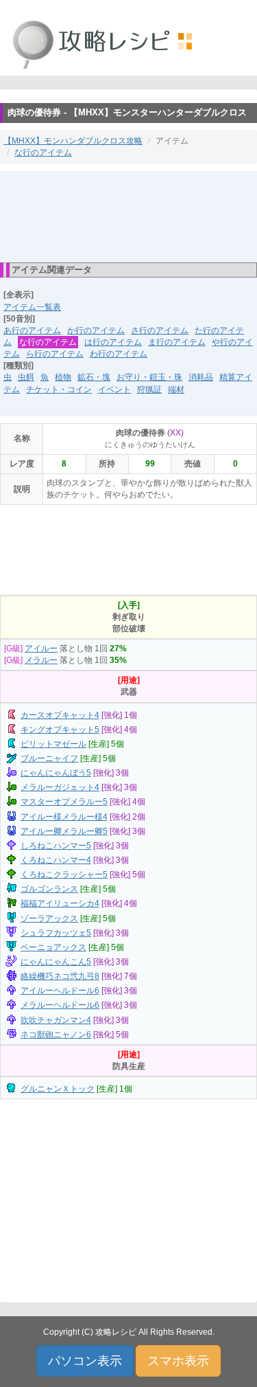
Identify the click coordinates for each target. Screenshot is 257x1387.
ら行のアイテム (55, 354)
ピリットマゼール (53, 744)
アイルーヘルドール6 (60, 990)
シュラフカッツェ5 (56, 933)
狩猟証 (149, 389)
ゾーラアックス (49, 918)
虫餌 (26, 377)
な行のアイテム (43, 152)
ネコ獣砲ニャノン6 (56, 1034)
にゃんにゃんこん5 (56, 962)
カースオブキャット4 (60, 715)
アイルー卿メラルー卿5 (64, 831)
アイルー (41, 648)
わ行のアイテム (118, 354)
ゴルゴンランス (49, 889)
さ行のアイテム (159, 330)
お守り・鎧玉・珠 (149, 377)
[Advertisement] (128, 215)
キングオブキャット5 (60, 729)
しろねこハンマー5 (56, 845)
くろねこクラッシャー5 (64, 874)
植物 (63, 377)
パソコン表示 (85, 1361)
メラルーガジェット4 (60, 787)
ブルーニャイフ (49, 758)
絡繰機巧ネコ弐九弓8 (60, 976)
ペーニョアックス (53, 947)
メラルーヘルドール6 (60, 1005)
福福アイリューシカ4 (60, 903)
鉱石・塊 (93, 377)
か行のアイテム (96, 330)
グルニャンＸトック (58, 1089)
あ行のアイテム (32, 330)
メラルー (41, 660)
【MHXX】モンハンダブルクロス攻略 (73, 141)
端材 (176, 389)
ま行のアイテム (177, 342)
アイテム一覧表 (32, 307)
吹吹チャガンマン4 (56, 1020)
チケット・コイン (59, 389)
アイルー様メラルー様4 (64, 817)
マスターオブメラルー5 (64, 802)
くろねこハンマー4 (56, 860)
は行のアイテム (113, 342)
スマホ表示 (178, 1361)
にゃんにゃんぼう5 (56, 773)
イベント (114, 389)
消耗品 (200, 377)
